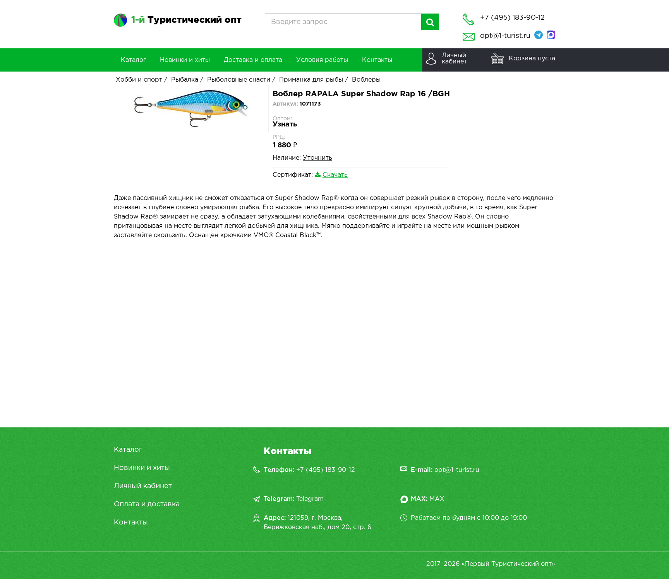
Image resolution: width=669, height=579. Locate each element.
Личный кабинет (143, 486)
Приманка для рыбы (311, 80)
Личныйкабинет (454, 59)
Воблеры (366, 80)
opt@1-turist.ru (505, 36)
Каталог (128, 450)
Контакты (131, 522)
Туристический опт (186, 20)
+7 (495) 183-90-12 (325, 470)
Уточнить (317, 158)
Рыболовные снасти (238, 80)
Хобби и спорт (139, 80)
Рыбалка (184, 80)
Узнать (285, 124)
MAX (436, 499)
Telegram (310, 499)
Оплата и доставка (147, 504)
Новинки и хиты (142, 468)
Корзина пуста (532, 58)
